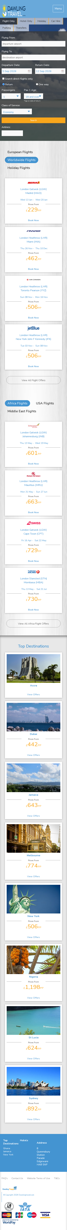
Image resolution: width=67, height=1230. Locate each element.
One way (44, 84)
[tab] (58, 8)
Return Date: (42, 65)
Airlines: (6, 127)
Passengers (8, 90)
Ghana (6, 1148)
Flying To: (7, 51)
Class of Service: (11, 105)
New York (8, 1154)
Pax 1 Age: (30, 90)
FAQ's (5, 1178)
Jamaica (7, 1151)
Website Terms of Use (38, 1178)
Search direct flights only (19, 79)
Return (9, 84)
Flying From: (8, 37)
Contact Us (17, 1178)
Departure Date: (11, 65)
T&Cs (57, 1178)
